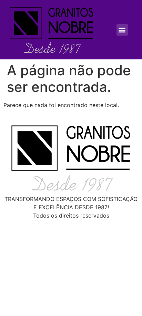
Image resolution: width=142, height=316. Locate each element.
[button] (122, 30)
